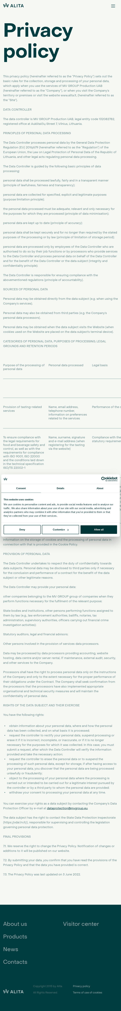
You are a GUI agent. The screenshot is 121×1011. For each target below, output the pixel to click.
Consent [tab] (21, 488)
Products (15, 936)
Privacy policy (81, 986)
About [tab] (100, 488)
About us (15, 924)
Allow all (99, 529)
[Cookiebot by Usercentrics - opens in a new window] (103, 479)
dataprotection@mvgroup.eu (67, 808)
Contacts (15, 961)
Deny (22, 529)
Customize (59, 529)
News (10, 949)
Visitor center (81, 924)
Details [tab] (60, 488)
